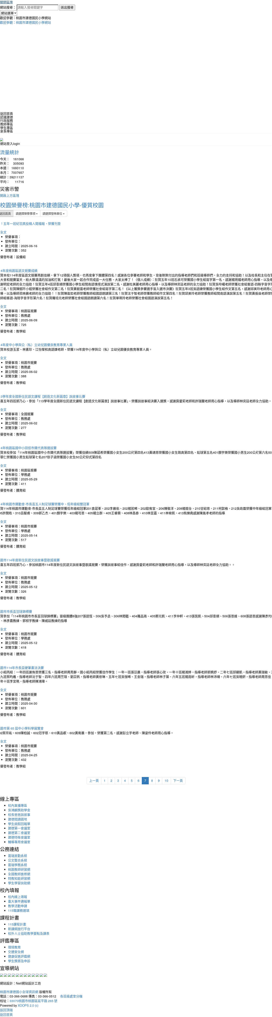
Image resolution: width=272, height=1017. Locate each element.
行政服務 (6, 120)
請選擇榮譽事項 (26, 213)
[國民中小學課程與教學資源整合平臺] (41, 974)
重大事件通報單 (19, 901)
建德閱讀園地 (17, 819)
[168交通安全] (1, 974)
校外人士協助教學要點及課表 (28, 933)
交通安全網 (16, 951)
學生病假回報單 (19, 823)
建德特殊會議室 (19, 837)
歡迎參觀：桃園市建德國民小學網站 (25, 22)
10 (166, 780)
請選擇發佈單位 (53, 213)
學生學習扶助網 (19, 883)
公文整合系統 (17, 860)
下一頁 (178, 780)
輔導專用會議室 (19, 842)
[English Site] (1, 139)
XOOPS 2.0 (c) (28, 1005)
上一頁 (94, 780)
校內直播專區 (17, 805)
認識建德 (6, 117)
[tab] (136, 117)
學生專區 (6, 127)
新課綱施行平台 (19, 929)
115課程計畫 (17, 924)
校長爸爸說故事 (19, 814)
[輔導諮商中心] (37, 974)
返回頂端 (6, 1010)
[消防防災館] (17, 974)
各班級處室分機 (69, 996)
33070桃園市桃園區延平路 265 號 (33, 1000)
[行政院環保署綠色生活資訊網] (13, 974)
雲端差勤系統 (17, 855)
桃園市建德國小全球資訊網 (19, 991)
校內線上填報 (17, 896)
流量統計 (9, 152)
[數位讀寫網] (29, 974)
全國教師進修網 (19, 874)
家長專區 (6, 131)
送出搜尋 (67, 7)
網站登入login (10, 143)
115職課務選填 (18, 910)
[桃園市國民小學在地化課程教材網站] (5, 974)
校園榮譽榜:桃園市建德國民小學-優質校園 (52, 205)
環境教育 (14, 947)
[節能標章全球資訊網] (21, 974)
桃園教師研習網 (19, 869)
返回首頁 (6, 113)
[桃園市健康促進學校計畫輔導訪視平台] (45, 974)
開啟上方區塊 (9, 195)
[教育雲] (33, 974)
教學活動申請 (17, 906)
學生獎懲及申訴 (19, 961)
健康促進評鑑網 (19, 956)
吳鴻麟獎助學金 (19, 810)
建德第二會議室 (19, 832)
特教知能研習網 (19, 878)
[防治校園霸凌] (25, 974)
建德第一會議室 (19, 828)
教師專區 (6, 124)
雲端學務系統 (17, 865)
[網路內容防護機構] (9, 974)
